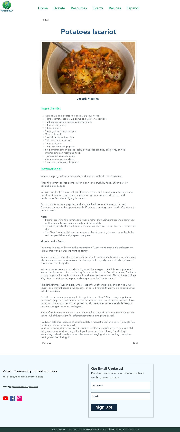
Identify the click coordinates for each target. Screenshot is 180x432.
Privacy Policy (133, 429)
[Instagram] (19, 398)
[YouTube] (5, 398)
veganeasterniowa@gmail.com (23, 386)
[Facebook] (12, 398)
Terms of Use (120, 429)
